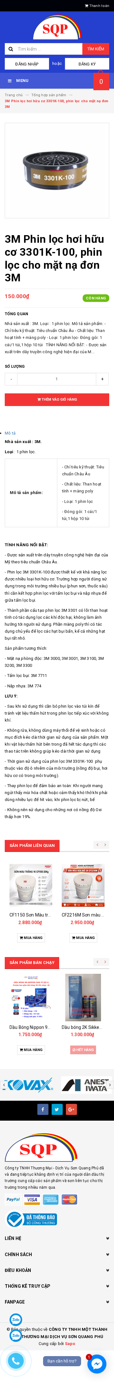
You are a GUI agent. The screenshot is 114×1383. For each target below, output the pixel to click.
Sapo (70, 1343)
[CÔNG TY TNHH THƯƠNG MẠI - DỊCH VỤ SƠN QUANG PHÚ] (57, 1147)
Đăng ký (87, 64)
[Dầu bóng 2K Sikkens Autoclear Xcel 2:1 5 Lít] (83, 997)
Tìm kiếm (95, 49)
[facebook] (42, 1109)
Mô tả (10, 433)
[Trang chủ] (57, 27)
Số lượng (15, 366)
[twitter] (57, 1109)
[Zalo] (16, 1319)
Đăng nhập (26, 64)
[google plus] (71, 1109)
